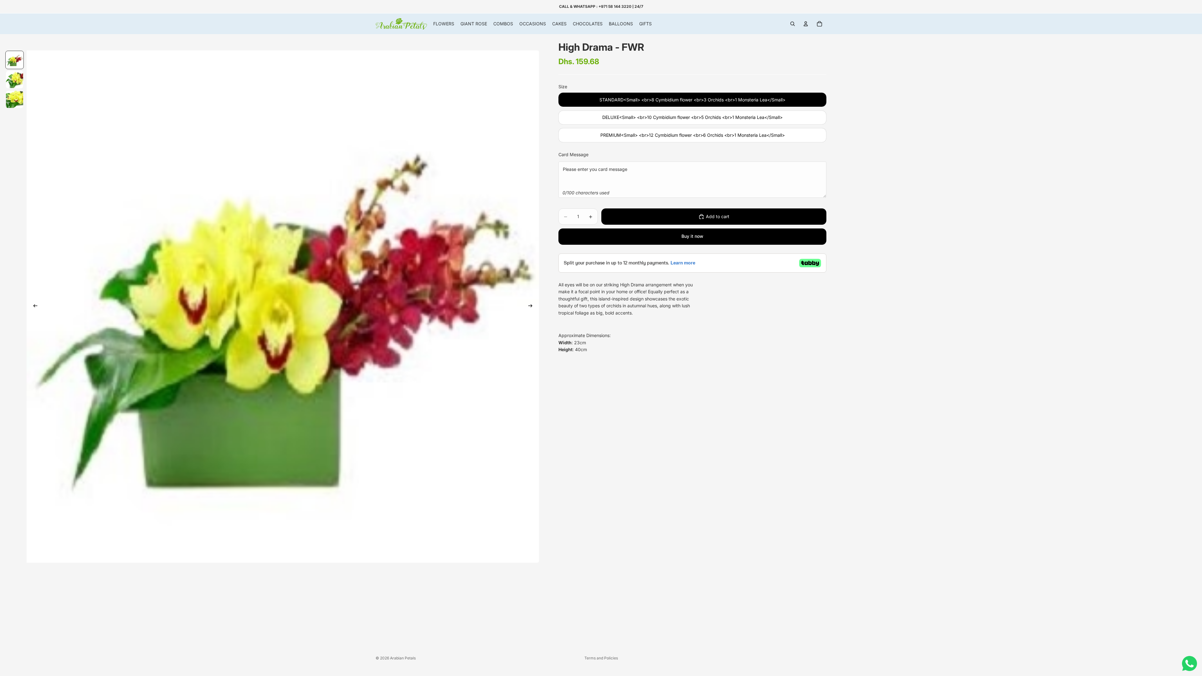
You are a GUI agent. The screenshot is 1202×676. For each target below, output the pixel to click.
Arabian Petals (403, 658)
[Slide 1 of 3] (14, 60)
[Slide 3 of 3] (14, 99)
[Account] (806, 24)
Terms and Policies (601, 658)
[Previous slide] (33, 307)
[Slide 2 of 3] (14, 79)
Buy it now (692, 236)
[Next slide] (532, 307)
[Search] (792, 24)
